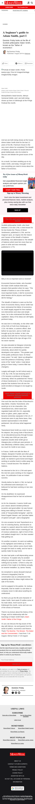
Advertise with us (17, 777)
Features (27, 53)
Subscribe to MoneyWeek (9, 717)
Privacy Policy (17, 772)
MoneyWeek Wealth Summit (26, 730)
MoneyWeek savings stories (25, 742)
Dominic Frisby (14, 51)
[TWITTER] (13, 693)
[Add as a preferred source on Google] (17, 790)
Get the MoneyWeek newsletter (25, 717)
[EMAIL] (19, 693)
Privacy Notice (24, 671)
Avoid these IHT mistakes (20, 10)
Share (6, 63)
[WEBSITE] (16, 693)
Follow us (20, 63)
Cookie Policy (17, 775)
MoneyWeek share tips (9, 742)
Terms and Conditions (17, 769)
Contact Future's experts (17, 766)
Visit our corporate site (26, 798)
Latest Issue (17, 722)
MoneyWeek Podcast (9, 730)
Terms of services (22, 669)
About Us (17, 763)
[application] (17, 262)
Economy (5, 24)
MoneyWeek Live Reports (17, 733)
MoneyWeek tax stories (17, 745)
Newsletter (30, 63)
